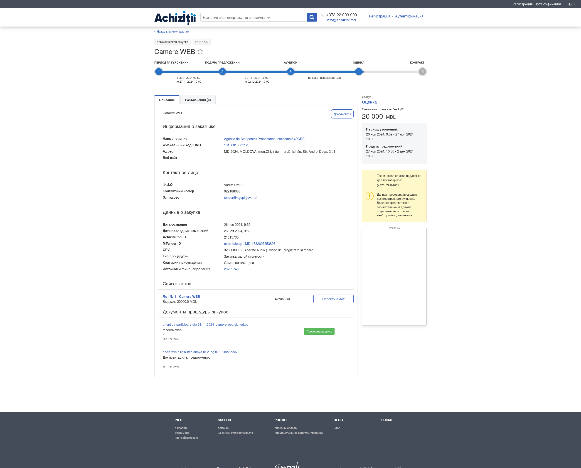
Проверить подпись (319, 331)
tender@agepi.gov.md (240, 197)
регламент (182, 433)
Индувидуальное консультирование (299, 433)
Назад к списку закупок (173, 31)
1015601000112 (236, 145)
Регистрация (523, 4)
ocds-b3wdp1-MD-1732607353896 (249, 243)
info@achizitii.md (341, 19)
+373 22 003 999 (341, 14)
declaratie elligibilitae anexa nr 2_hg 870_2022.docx (200, 352)
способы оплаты (286, 428)
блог (337, 428)
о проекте (181, 428)
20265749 (231, 268)
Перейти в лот (333, 298)
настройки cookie (186, 438)
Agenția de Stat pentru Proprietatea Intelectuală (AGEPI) (265, 138)
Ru (570, 4)
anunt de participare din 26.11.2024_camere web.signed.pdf (206, 324)
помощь (223, 428)
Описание (167, 99)
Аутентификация (548, 4)
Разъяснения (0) (198, 99)
